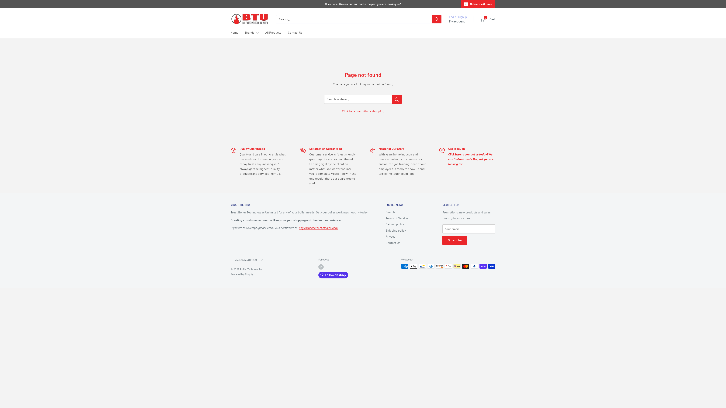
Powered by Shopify (242, 274)
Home (234, 32)
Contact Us (295, 32)
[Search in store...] (397, 99)
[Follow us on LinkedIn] (321, 266)
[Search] (436, 19)
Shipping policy (396, 230)
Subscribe (455, 240)
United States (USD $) (245, 260)
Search (390, 212)
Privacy (390, 236)
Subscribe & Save (481, 4)
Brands (249, 32)
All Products (273, 32)
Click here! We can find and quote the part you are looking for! (363, 4)
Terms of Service (397, 218)
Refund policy (395, 224)
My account (457, 21)
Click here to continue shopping (363, 111)
